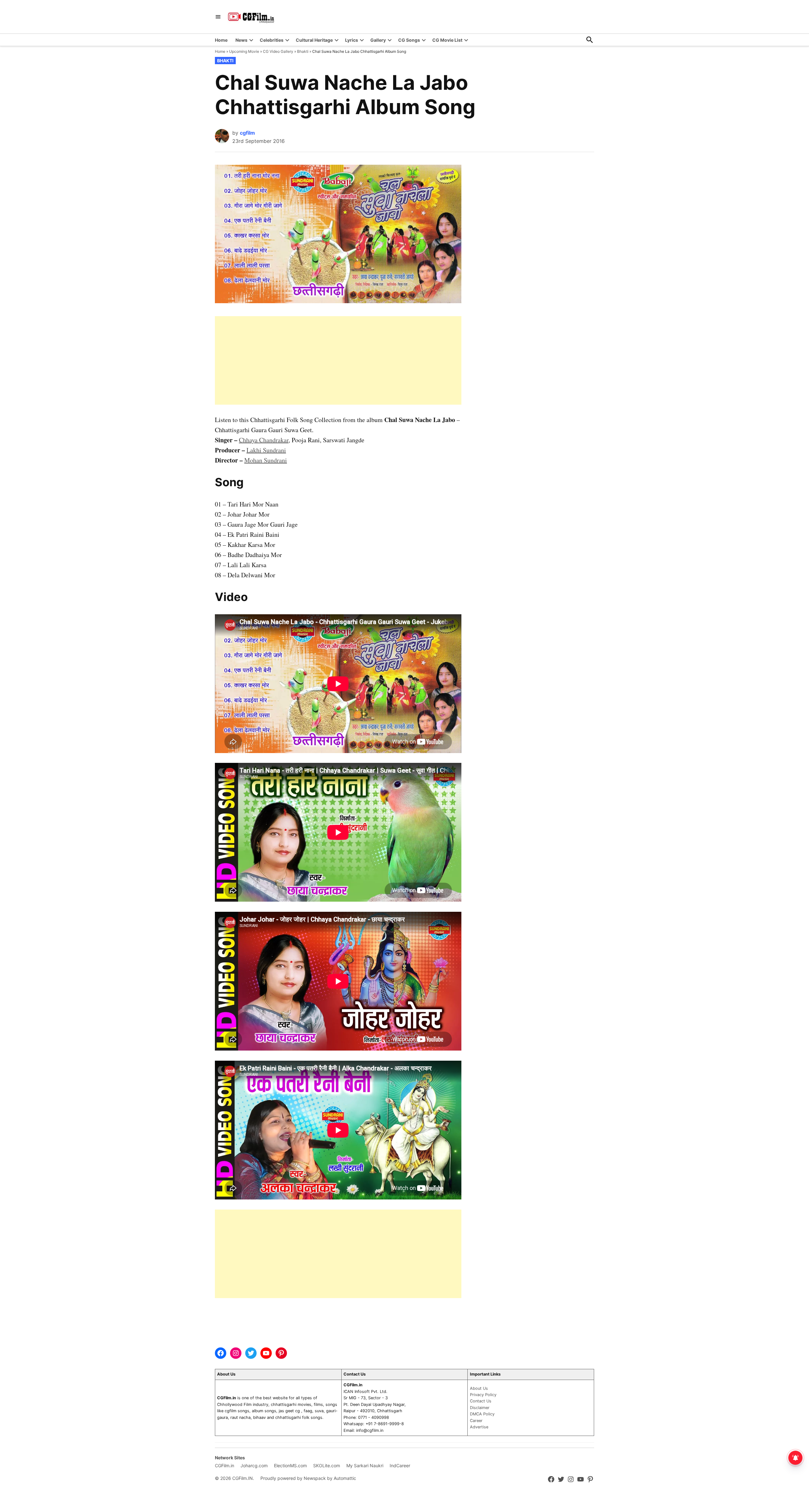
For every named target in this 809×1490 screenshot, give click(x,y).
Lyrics (351, 40)
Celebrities (271, 40)
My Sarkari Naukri (364, 1465)
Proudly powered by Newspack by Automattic (308, 1478)
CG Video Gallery (278, 51)
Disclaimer (480, 1407)
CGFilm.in (224, 1465)
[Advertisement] (338, 360)
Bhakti (302, 51)
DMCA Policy (482, 1414)
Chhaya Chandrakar (264, 440)
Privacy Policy (483, 1394)
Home (221, 40)
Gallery (378, 40)
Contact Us (480, 1401)
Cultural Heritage (314, 40)
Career (476, 1420)
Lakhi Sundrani (266, 450)
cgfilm (247, 133)
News (241, 40)
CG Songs (409, 40)
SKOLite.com (326, 1465)
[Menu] (218, 17)
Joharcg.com (254, 1465)
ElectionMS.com (290, 1465)
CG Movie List (447, 40)
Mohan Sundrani (265, 460)
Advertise (479, 1427)
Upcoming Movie (244, 51)
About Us (479, 1388)
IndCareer (400, 1465)
